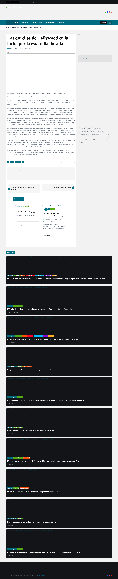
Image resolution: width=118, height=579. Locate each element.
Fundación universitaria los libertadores (90, 134)
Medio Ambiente (27, 366)
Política (45, 336)
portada (72, 162)
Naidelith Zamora (95, 139)
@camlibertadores (87, 59)
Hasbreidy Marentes (85, 137)
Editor (10, 48)
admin (11, 373)
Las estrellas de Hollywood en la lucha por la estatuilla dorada (26, 27)
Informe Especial (39, 275)
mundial (105, 137)
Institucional (49, 22)
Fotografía (16, 488)
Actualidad (15, 22)
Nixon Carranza (106, 139)
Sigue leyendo (21, 225)
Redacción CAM (49, 219)
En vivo (104, 22)
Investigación (48, 275)
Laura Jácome (97, 137)
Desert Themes (42, 575)
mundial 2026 (84, 139)
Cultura (15, 48)
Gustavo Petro (106, 134)
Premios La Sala (36, 22)
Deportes (19, 206)
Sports (54, 275)
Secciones (24, 22)
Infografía (30, 336)
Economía (20, 397)
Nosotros (60, 22)
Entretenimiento (30, 275)
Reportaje (51, 336)
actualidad (57, 162)
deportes (101, 131)
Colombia (98, 128)
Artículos (17, 275)
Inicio (7, 27)
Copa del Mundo (84, 131)
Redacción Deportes (23, 215)
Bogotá (52, 208)
